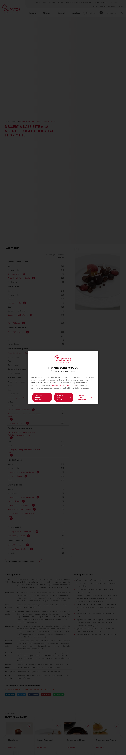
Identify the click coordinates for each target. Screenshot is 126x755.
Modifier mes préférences (82, 397)
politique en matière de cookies (64, 385)
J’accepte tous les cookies (38, 397)
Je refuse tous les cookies (60, 397)
